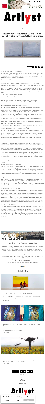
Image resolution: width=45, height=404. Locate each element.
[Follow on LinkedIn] (31, 371)
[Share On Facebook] (33, 67)
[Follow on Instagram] (28, 371)
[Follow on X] (21, 371)
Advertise (22, 380)
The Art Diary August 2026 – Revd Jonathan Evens (17, 293)
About (22, 378)
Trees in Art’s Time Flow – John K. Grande (15, 357)
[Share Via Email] (42, 67)
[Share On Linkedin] (39, 67)
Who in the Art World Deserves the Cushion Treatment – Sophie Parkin (21, 325)
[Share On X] (36, 67)
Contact (22, 379)
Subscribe (4, 28)
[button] (41, 28)
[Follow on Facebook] (17, 371)
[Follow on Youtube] (24, 371)
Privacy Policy (22, 383)
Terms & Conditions (22, 382)
